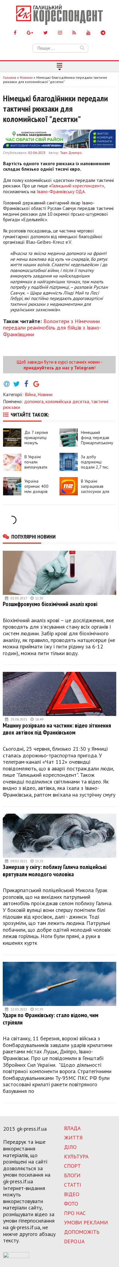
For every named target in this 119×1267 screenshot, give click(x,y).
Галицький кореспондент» (77, 186)
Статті (72, 1184)
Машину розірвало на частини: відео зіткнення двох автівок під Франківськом (57, 728)
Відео (71, 1194)
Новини (45, 394)
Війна (30, 394)
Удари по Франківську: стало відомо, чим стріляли (50, 1018)
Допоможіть (81, 1232)
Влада (72, 1128)
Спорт (72, 1166)
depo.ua (74, 1241)
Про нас (75, 1213)
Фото (71, 1203)
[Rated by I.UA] (16, 1256)
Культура (76, 1156)
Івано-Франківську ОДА (61, 191)
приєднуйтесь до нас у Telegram (58, 368)
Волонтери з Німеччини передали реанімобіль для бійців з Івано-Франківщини (52, 328)
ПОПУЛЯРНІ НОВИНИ (33, 536)
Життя (73, 1137)
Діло (70, 1147)
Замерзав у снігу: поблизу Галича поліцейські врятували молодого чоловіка (54, 870)
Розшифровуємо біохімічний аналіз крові (50, 604)
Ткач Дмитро (71, 152)
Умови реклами (86, 1222)
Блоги (72, 1175)
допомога (34, 401)
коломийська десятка (67, 401)
